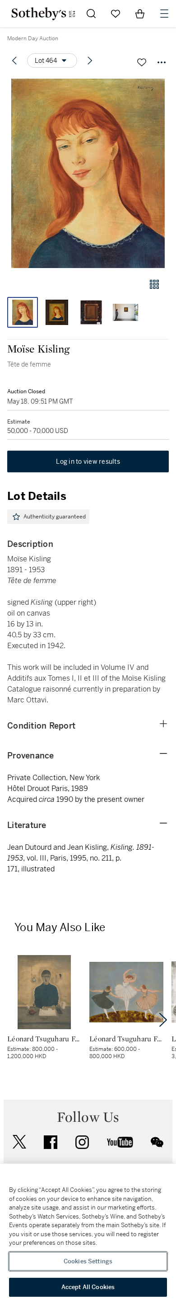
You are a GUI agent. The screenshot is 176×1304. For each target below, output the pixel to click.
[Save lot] (141, 62)
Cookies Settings (88, 1261)
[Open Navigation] (164, 13)
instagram (82, 1142)
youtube (120, 1142)
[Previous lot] (14, 60)
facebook (50, 1142)
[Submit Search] (91, 13)
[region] (88, 1234)
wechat (157, 1142)
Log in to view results (88, 461)
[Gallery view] (154, 284)
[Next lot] (90, 60)
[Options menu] (162, 62)
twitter (19, 1142)
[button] (88, 173)
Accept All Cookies (88, 1287)
